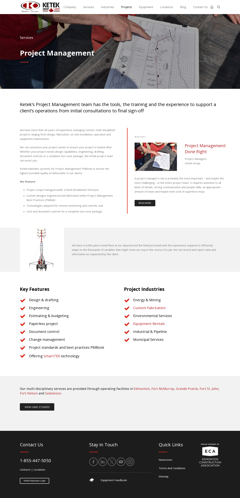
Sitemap (163, 476)
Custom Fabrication (149, 307)
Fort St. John (209, 389)
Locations (39, 469)
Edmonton (142, 389)
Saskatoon (53, 393)
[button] (78, 7)
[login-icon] (211, 7)
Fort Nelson (29, 393)
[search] (218, 7)
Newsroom (165, 459)
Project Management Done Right (205, 148)
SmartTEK (52, 356)
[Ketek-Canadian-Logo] (40, 7)
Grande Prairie (187, 389)
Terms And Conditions (172, 468)
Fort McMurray (162, 389)
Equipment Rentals (149, 323)
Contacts (25, 469)
